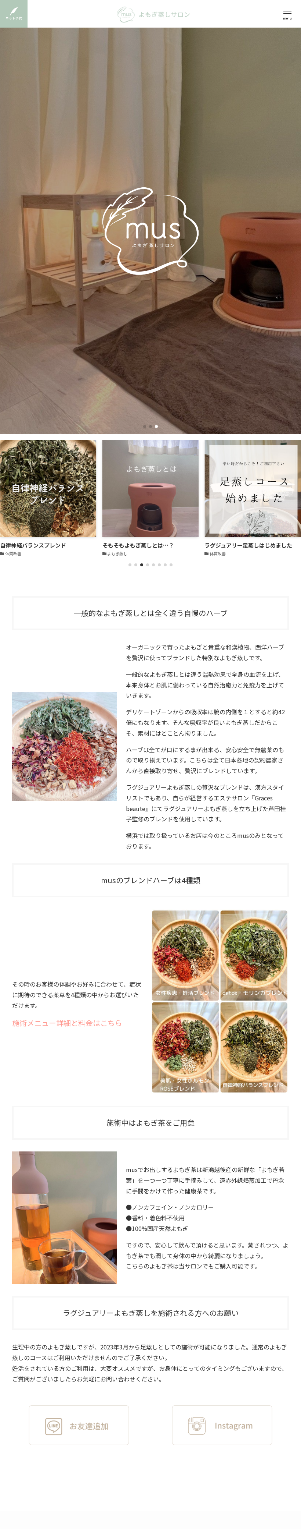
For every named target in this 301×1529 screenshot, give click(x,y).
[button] (144, 426)
